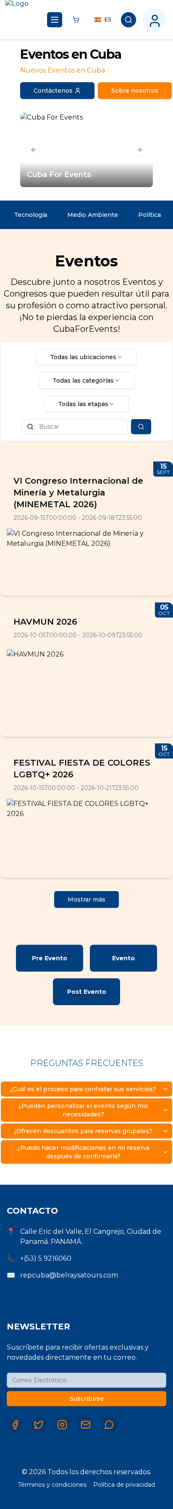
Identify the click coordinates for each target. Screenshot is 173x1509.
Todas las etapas (83, 404)
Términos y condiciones (52, 1484)
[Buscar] (128, 19)
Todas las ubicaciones (83, 357)
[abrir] (54, 19)
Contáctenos (53, 90)
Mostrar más (86, 899)
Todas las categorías (83, 380)
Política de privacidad (124, 1484)
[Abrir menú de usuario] (154, 19)
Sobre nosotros (134, 90)
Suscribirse (87, 1398)
